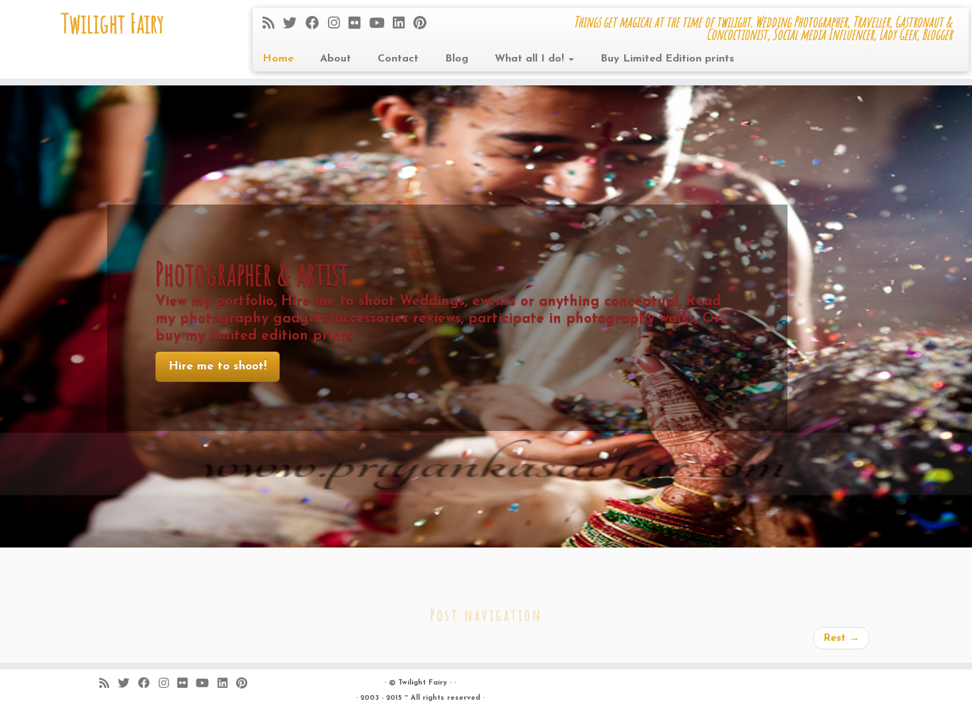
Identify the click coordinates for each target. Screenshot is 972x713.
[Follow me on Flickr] (358, 24)
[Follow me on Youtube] (381, 24)
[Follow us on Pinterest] (424, 24)
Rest (841, 638)
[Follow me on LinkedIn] (403, 24)
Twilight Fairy (112, 23)
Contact (398, 59)
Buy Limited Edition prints (667, 59)
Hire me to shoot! (217, 366)
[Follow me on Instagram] (338, 24)
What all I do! (531, 59)
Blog (456, 59)
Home (278, 59)
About (335, 59)
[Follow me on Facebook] (316, 24)
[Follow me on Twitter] (294, 24)
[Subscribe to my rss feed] (273, 24)
